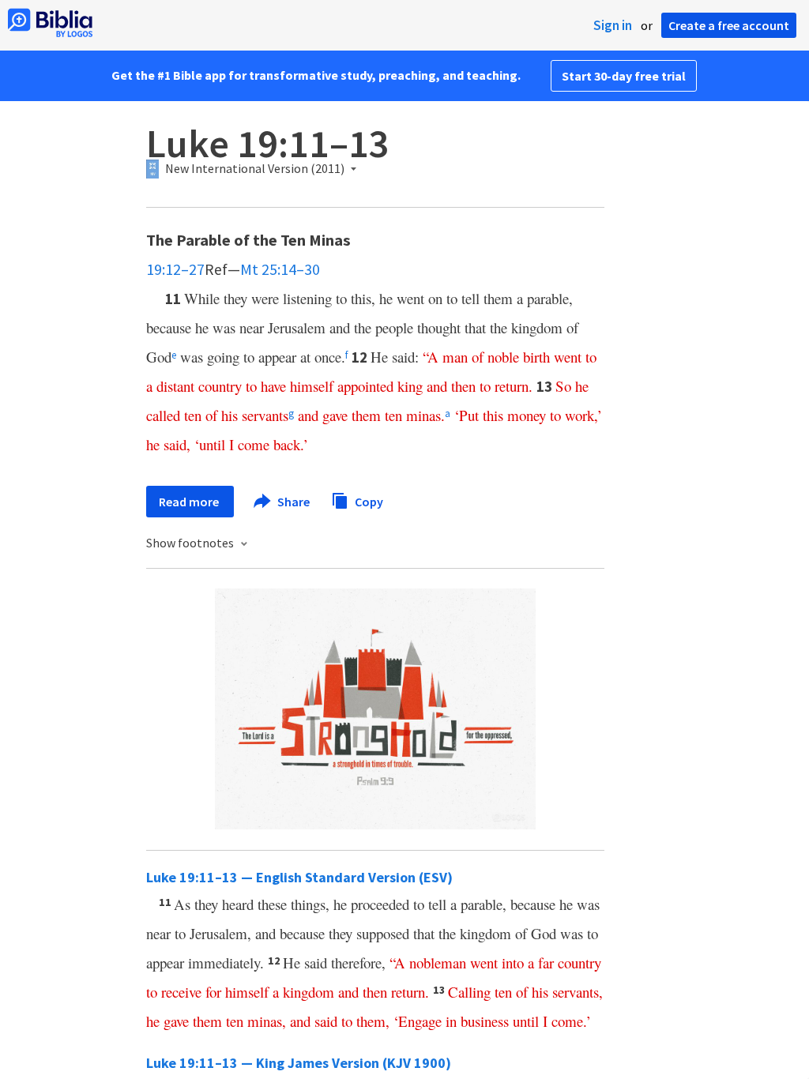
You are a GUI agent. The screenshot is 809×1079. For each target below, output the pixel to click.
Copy (367, 501)
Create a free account (728, 25)
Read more (190, 501)
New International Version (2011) (254, 169)
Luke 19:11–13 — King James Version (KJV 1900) (298, 1063)
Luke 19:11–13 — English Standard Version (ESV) (299, 877)
